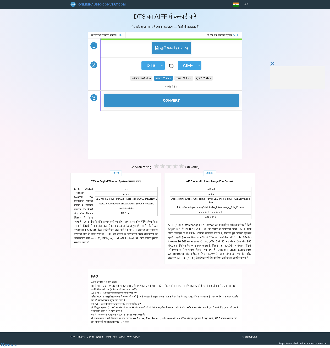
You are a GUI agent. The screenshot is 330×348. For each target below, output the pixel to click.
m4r (115, 336)
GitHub (90, 336)
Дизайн (100, 336)
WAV (129, 336)
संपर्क (72, 336)
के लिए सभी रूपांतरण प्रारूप (106, 35)
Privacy (81, 336)
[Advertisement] (165, 135)
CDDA (136, 336)
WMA (122, 336)
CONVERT (171, 100)
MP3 (108, 336)
